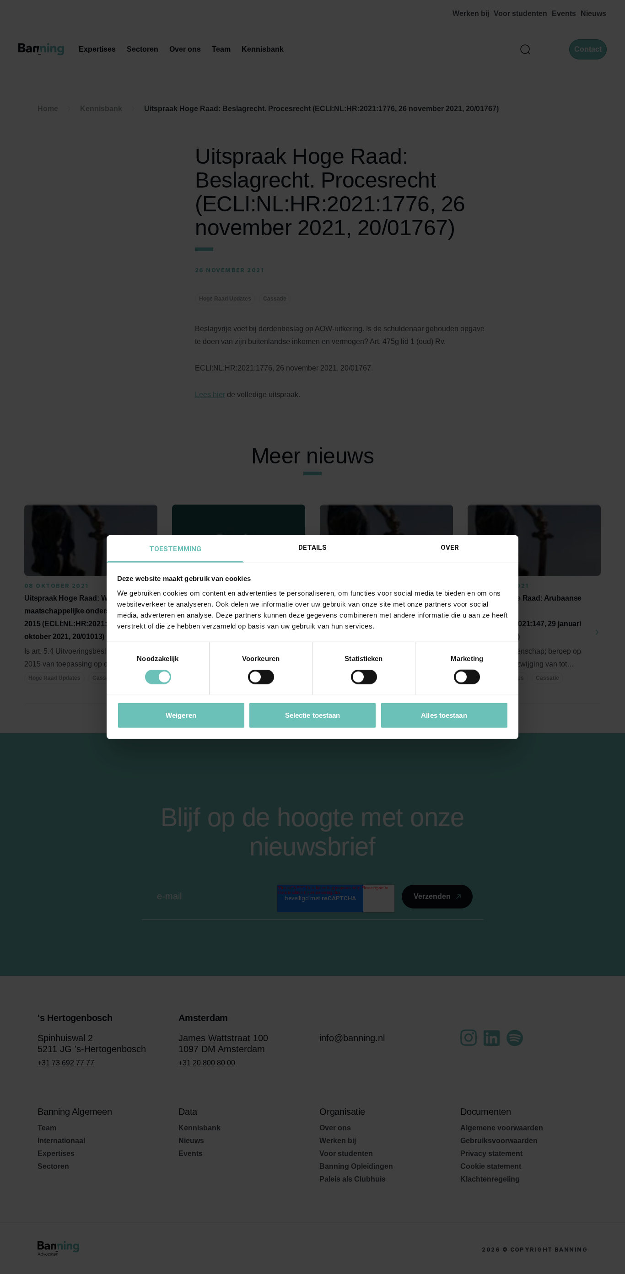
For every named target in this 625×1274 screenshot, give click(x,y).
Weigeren (181, 715)
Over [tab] (450, 547)
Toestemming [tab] (175, 548)
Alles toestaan (444, 715)
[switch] (261, 677)
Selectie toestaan (312, 715)
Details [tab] (312, 547)
